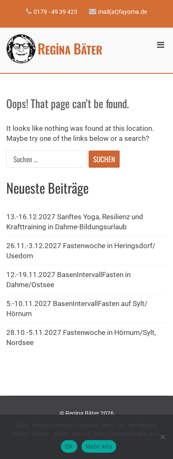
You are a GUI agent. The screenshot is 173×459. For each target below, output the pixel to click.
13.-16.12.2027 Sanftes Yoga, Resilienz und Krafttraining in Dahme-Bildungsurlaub (74, 222)
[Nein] (162, 437)
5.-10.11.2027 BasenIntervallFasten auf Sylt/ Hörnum (76, 308)
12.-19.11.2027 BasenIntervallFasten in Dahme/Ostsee (68, 279)
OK (69, 446)
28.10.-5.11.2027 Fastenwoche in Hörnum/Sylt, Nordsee (81, 337)
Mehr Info (99, 446)
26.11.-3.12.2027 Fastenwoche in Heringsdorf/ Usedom (80, 250)
